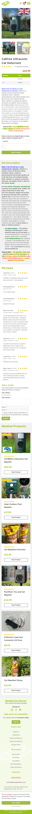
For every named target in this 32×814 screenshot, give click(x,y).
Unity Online (19, 812)
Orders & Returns (16, 767)
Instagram (12, 710)
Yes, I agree (16, 803)
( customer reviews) (21, 67)
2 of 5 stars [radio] (4, 395)
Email (4, 410)
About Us (16, 732)
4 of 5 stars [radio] (8, 395)
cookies (9, 794)
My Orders (16, 758)
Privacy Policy (16, 745)
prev (1, 47)
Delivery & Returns (16, 738)
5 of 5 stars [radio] (9, 395)
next (30, 47)
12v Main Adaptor (11, 256)
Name (4, 407)
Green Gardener (6, 3)
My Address (16, 761)
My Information (16, 764)
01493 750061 (16, 778)
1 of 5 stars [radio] (2, 395)
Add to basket (16, 152)
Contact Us (16, 735)
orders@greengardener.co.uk (16, 782)
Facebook (16, 710)
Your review (6, 398)
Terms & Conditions (16, 741)
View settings (16, 806)
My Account (16, 754)
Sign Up (16, 722)
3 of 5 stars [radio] (6, 395)
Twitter (20, 710)
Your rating (6, 393)
